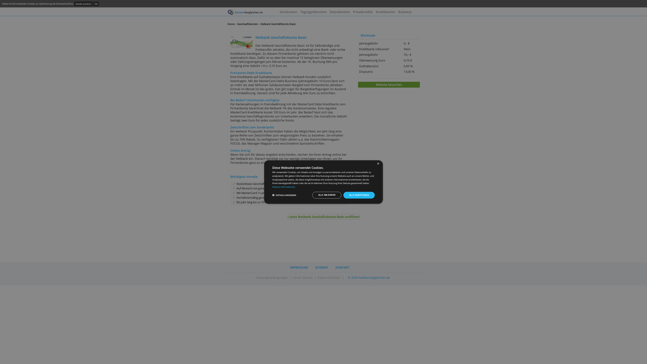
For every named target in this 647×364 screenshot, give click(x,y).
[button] (284, 195)
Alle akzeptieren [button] (359, 195)
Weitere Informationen (283, 186)
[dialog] (323, 182)
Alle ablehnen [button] (327, 195)
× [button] (378, 164)
